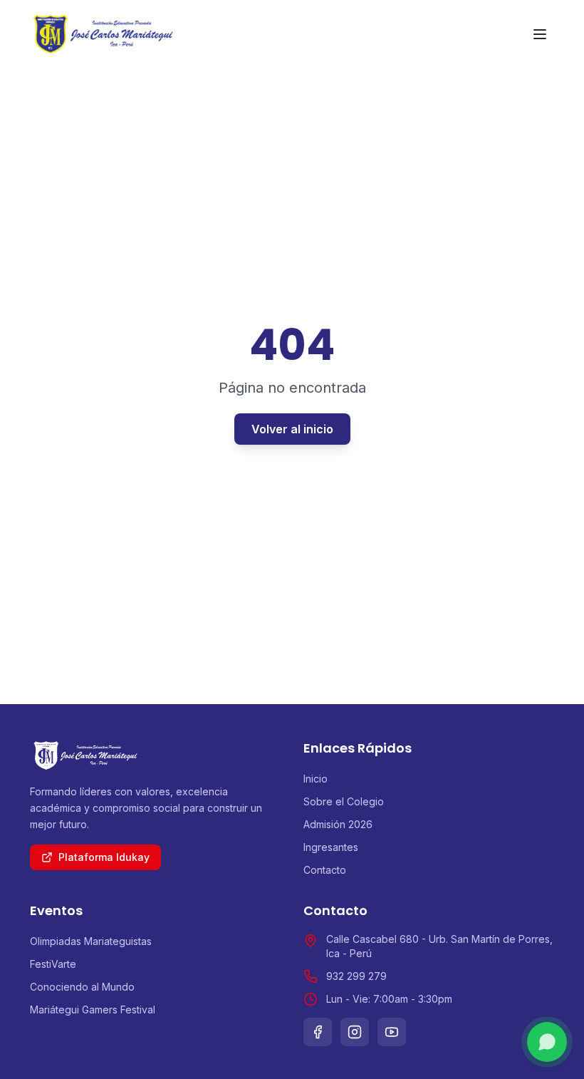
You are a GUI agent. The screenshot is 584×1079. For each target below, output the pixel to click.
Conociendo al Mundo (82, 987)
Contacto (324, 870)
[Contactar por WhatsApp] (547, 1042)
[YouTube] (391, 1032)
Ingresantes (330, 847)
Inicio (315, 779)
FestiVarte (53, 964)
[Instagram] (354, 1032)
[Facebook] (317, 1032)
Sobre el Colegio (343, 801)
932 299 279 (356, 976)
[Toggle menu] (540, 34)
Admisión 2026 (337, 824)
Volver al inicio (292, 429)
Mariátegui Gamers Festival (92, 1009)
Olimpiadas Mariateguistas (91, 941)
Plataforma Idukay (104, 857)
